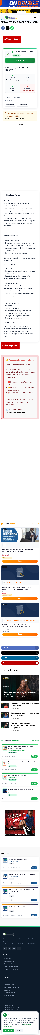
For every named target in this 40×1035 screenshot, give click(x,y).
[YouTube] (14, 948)
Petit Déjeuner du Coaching (17, 775)
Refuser (19, 1030)
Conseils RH (8, 990)
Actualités (7, 958)
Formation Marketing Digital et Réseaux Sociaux (20, 790)
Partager (11, 104)
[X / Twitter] (19, 948)
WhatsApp (23, 104)
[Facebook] (5, 948)
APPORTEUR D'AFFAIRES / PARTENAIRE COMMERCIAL (21, 890)
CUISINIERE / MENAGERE (17, 907)
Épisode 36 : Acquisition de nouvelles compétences (25, 705)
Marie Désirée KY (18, 708)
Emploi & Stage (9, 961)
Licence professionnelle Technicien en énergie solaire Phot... (20, 747)
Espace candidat (9, 993)
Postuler (21, 60)
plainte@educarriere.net (15, 412)
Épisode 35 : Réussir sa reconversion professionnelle (25, 714)
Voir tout (34, 523)
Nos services (8, 982)
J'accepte (9, 1030)
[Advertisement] (20, 157)
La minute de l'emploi (11, 966)
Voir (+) (34, 867)
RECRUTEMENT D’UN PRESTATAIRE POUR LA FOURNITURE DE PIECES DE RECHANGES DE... (16, 588)
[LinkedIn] (9, 948)
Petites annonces (9, 984)
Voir (21, 561)
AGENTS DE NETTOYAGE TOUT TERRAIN (22, 874)
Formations (7, 972)
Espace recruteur (9, 995)
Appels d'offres (9, 964)
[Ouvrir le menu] (35, 17)
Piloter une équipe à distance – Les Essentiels (22, 762)
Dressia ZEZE (10, 696)
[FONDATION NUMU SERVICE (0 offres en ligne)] (8, 53)
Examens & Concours (11, 969)
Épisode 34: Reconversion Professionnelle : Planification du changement (23, 725)
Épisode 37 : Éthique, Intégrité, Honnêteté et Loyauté (20, 693)
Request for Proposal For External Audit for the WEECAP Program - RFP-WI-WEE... (17, 550)
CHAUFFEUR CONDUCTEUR (18, 859)
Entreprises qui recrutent (12, 987)
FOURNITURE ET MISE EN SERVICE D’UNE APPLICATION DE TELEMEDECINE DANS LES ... (16, 625)
